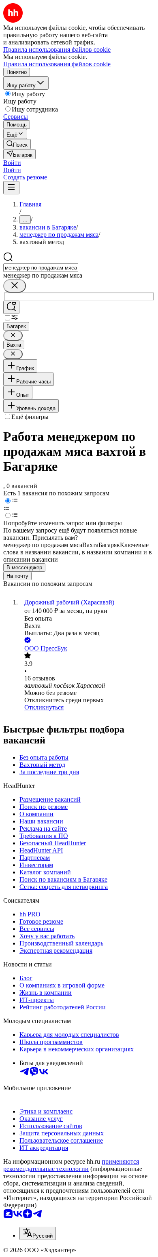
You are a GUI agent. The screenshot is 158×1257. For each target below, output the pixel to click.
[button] (12, 162)
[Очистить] (14, 286)
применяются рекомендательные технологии (71, 1165)
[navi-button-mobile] (11, 187)
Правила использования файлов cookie (57, 64)
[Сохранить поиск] (11, 307)
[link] (17, 144)
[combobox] (40, 267)
